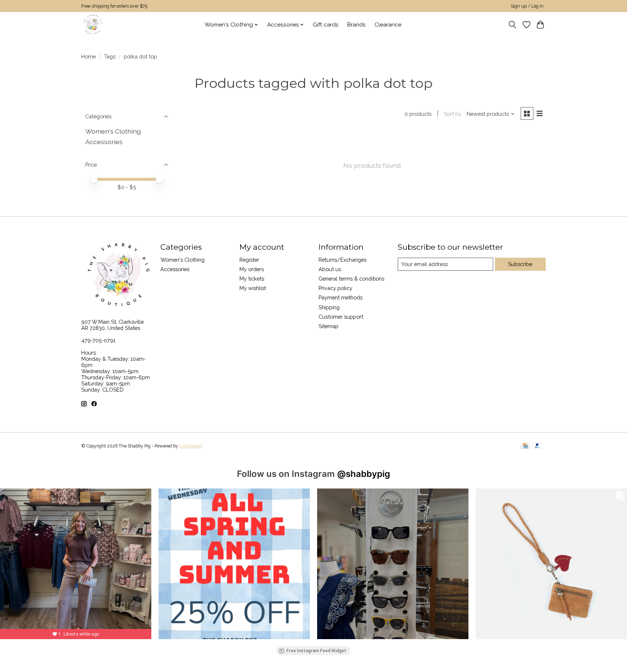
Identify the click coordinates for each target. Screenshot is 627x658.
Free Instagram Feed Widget (316, 650)
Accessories (104, 142)
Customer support (341, 317)
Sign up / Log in (527, 6)
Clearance (387, 24)
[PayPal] (537, 446)
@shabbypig (363, 474)
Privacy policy (335, 288)
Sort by (453, 114)
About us (330, 269)
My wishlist (252, 288)
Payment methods (340, 297)
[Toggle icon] (512, 24)
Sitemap (329, 326)
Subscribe (520, 264)
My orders (251, 269)
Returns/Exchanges (342, 260)
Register (249, 260)
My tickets (251, 278)
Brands (356, 24)
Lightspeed (190, 446)
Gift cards (326, 24)
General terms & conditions (351, 278)
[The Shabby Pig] (92, 24)
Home (88, 56)
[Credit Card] (525, 446)
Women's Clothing (113, 131)
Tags (109, 56)
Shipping (329, 307)
